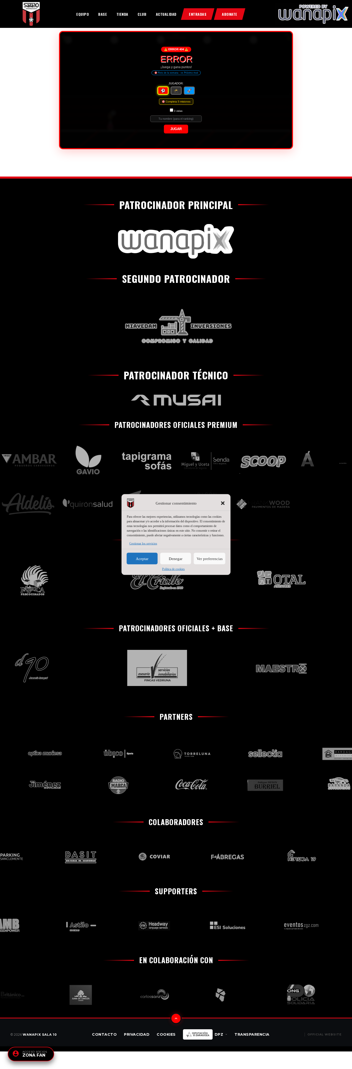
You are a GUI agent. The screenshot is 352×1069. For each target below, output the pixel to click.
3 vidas (178, 110)
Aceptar (142, 558)
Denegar (175, 558)
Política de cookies (173, 569)
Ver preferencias (210, 558)
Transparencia (252, 1034)
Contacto (104, 1034)
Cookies (166, 1034)
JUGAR (176, 129)
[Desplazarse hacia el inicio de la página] (176, 1018)
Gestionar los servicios (143, 543)
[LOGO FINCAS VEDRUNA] (141, 668)
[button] (222, 503)
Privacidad (136, 1034)
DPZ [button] (219, 1034)
